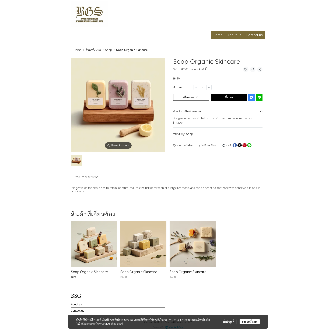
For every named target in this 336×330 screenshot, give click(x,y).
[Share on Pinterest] (244, 145)
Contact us (77, 310)
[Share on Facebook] (235, 145)
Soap (108, 50)
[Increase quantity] (208, 87)
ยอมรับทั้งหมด (249, 321)
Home (77, 50)
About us (76, 304)
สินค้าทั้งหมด (93, 50)
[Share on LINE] (249, 145)
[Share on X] (239, 145)
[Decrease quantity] (196, 87)
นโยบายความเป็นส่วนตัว (93, 323)
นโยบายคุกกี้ (117, 323)
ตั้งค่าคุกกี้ (228, 321)
